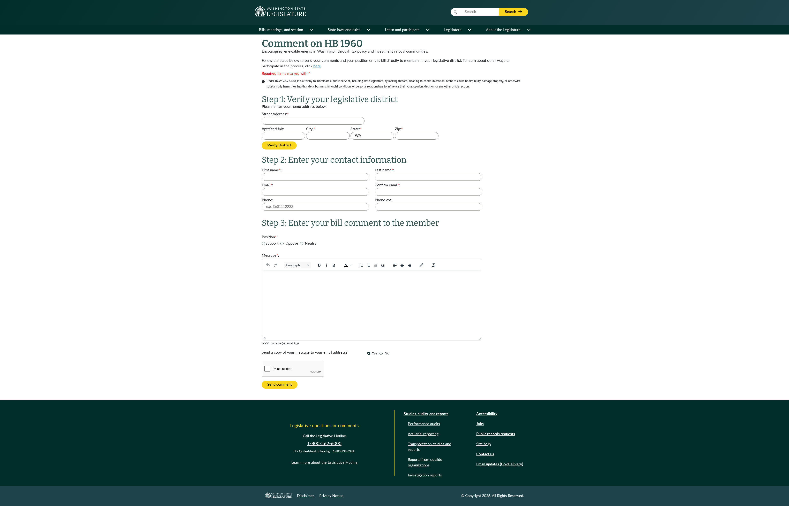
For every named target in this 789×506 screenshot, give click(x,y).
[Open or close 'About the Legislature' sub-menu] (528, 30)
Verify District (279, 145)
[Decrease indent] (375, 265)
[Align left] (394, 265)
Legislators (452, 30)
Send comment (279, 384)
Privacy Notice (331, 496)
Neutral (311, 243)
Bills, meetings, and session (281, 30)
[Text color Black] (345, 265)
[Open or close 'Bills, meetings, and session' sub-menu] (311, 30)
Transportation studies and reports (429, 447)
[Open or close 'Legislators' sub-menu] (469, 30)
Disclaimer (305, 496)
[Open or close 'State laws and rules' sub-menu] (368, 30)
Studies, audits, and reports (426, 414)
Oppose (291, 243)
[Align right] (409, 265)
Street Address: (275, 114)
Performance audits (424, 424)
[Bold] (319, 265)
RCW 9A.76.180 (285, 81)
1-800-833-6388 (343, 451)
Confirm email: (387, 185)
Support (271, 243)
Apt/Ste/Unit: (273, 129)
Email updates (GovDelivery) (499, 464)
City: (310, 129)
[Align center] (402, 265)
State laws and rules (344, 30)
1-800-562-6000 (324, 443)
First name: (272, 170)
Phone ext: (383, 200)
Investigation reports (425, 475)
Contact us (485, 454)
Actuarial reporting (423, 434)
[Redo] (275, 265)
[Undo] (268, 265)
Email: (267, 185)
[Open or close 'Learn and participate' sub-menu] (427, 30)
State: (356, 129)
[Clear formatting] (433, 265)
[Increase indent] (382, 265)
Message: (270, 256)
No (386, 353)
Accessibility (486, 414)
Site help (483, 444)
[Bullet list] (361, 265)
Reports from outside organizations (425, 462)
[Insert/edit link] (421, 265)
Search (511, 12)
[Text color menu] (351, 265)
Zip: (399, 129)
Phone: (267, 200)
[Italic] (326, 265)
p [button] (265, 338)
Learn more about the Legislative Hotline (324, 463)
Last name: (384, 170)
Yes (374, 353)
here (317, 66)
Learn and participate (402, 30)
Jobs (480, 424)
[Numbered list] (368, 265)
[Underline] (333, 265)
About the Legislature (503, 30)
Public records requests (495, 434)
